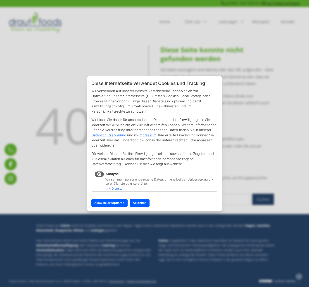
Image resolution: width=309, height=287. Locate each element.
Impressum (147, 135)
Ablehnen (140, 203)
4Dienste (114, 188)
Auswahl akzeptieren (109, 203)
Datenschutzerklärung (108, 135)
